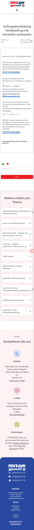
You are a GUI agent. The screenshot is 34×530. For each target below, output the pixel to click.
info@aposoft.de (16, 414)
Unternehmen (16, 510)
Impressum (15, 524)
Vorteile (15, 508)
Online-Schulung (21, 443)
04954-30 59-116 (17, 380)
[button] (17, 10)
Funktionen (16, 506)
